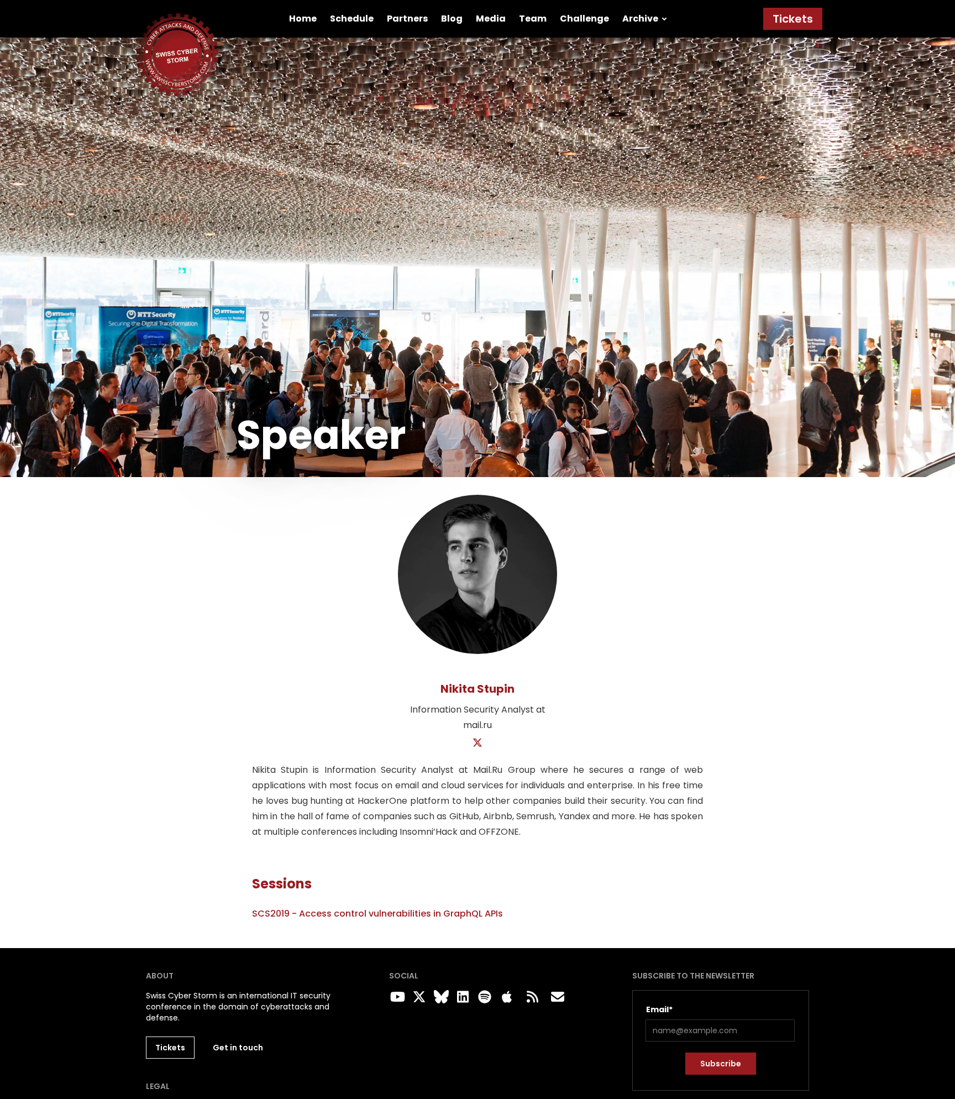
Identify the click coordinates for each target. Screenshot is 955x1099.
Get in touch (238, 1047)
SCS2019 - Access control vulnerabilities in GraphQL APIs (377, 913)
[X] (477, 743)
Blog (452, 18)
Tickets (793, 19)
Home (303, 18)
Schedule (352, 18)
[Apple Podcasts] (507, 997)
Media (491, 18)
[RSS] (532, 997)
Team (533, 18)
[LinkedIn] (461, 997)
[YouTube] (395, 997)
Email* (659, 1009)
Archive (640, 18)
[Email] (557, 997)
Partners (407, 18)
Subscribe (720, 1063)
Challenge (584, 18)
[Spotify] (483, 997)
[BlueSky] (439, 997)
